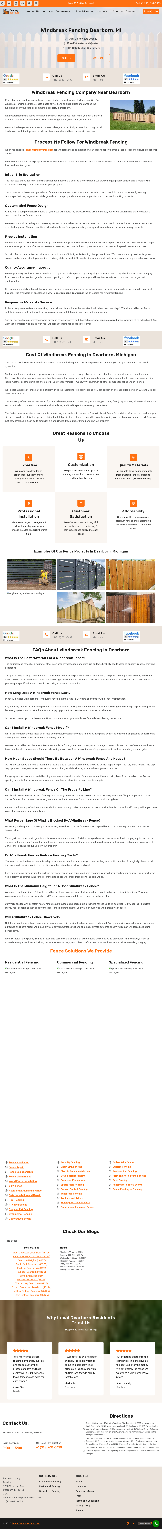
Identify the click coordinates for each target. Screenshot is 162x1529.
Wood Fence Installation (23, 1181)
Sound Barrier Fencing (73, 1175)
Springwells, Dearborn (31, 1275)
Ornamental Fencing (20, 1214)
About (79, 1481)
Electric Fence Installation (75, 1171)
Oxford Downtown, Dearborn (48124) (31, 1287)
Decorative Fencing (20, 1218)
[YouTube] (22, 3)
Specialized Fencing (49, 1491)
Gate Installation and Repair (25, 1195)
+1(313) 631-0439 (49, 1447)
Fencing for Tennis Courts (75, 1202)
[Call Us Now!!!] (156, 1523)
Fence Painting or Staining (127, 1189)
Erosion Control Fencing (74, 1189)
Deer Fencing (120, 1180)
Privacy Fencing (18, 1204)
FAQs (78, 1495)
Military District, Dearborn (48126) (31, 1291)
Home (30, 11)
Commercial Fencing (50, 1481)
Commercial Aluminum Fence (77, 1207)
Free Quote (151, 11)
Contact (131, 11)
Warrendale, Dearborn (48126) (31, 1283)
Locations (81, 1486)
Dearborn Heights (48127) (32, 1260)
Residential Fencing (49, 1486)
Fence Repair (16, 1167)
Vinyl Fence (15, 1185)
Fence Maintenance (20, 1176)
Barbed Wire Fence (123, 1162)
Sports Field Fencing (72, 1184)
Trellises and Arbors (72, 1198)
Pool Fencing (16, 1199)
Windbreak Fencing (71, 1193)
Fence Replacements (21, 1171)
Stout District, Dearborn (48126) (32, 1295)
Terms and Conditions (87, 1500)
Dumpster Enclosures (73, 1180)
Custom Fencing (122, 1166)
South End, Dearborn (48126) (31, 1264)
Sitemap (80, 1510)
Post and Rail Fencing (125, 1171)
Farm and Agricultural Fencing (129, 1175)
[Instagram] (16, 3)
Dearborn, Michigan (86, 1491)
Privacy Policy (83, 1505)
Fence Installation (19, 1162)
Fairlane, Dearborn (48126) (31, 1268)
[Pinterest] (29, 3)
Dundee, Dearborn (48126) (31, 1271)
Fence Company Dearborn (39, 149)
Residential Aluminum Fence (25, 1190)
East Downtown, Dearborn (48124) (31, 1256)
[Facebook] (2, 3)
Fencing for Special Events (127, 1184)
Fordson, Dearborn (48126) (31, 1279)
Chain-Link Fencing (71, 1166)
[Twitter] (9, 3)
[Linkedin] (36, 3)
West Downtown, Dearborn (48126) (31, 1252)
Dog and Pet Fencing (21, 1209)
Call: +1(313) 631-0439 (148, 3)
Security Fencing (70, 1162)
